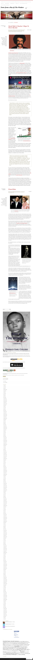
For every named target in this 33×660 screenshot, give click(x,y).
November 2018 (5, 441)
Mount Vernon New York (23, 649)
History (10, 646)
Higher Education (7, 646)
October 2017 (5, 457)
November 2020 (5, 415)
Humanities (5, 41)
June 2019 (5, 432)
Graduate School (19, 645)
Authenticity (28, 642)
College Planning (5, 198)
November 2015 (5, 487)
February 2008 (5, 608)
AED (16, 642)
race (11, 31)
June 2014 (5, 509)
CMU (4, 644)
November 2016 (5, 471)
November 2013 (5, 518)
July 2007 (5, 617)
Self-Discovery (9, 653)
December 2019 (5, 427)
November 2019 (5, 428)
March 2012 (5, 544)
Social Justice (23, 653)
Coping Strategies (7, 644)
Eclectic (16, 30)
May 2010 (5, 573)
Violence (17, 654)
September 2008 (5, 599)
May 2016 (5, 479)
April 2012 (5, 543)
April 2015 (5, 496)
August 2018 (5, 445)
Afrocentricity (19, 642)
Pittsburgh (23, 650)
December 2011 (5, 548)
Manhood (2, 202)
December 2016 (5, 470)
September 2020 (5, 418)
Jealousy (9, 647)
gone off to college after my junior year (21, 72)
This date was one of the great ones (13, 52)
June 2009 (5, 587)
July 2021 (5, 406)
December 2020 (5, 414)
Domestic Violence (24, 644)
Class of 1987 (26, 643)
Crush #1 (10, 644)
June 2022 (5, 393)
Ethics (6, 199)
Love (24, 647)
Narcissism (16, 650)
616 (5, 37)
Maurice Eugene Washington (8, 648)
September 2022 (5, 389)
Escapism (3, 41)
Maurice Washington (16, 648)
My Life (15, 634)
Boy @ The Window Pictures (23, 3)
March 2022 (5, 397)
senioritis (10, 66)
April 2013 (5, 527)
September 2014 (5, 505)
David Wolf (5, 40)
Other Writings (7, 3)
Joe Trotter (11, 647)
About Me (2, 3)
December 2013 (5, 517)
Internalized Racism (5, 647)
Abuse (28, 641)
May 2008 (5, 604)
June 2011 (5, 556)
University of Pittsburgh (17, 31)
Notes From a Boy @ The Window (16, 632)
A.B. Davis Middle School (23, 641)
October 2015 (5, 488)
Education (7, 645)
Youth (21, 31)
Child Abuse (23, 643)
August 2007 (5, 616)
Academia (4, 642)
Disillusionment (16, 644)
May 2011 (5, 557)
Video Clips (17, 3)
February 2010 (5, 577)
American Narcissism (24, 642)
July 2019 (5, 431)
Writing (23, 654)
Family (9, 645)
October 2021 (5, 402)
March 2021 (5, 410)
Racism (22, 652)
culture (14, 30)
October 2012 (5, 535)
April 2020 (5, 423)
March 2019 (5, 436)
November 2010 (5, 565)
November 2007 (5, 612)
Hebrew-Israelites (24, 645)
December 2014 (5, 501)
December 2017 (5, 454)
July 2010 (5, 570)
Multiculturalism (10, 650)
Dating (4, 199)
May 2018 (5, 449)
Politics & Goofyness (16, 635)
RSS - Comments (5, 382)
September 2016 (5, 474)
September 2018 (5, 444)
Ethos (3, 200)
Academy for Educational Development (11, 642)
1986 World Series (3, 37)
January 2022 (5, 398)
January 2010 (5, 578)
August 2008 (5, 600)
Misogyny (20, 648)
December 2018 (5, 440)
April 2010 (5, 574)
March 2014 (5, 513)
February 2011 (5, 561)
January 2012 (5, 547)
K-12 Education (22, 647)
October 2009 (5, 582)
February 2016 (5, 483)
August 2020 (5, 419)
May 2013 (5, 526)
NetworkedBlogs (15, 631)
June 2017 (5, 462)
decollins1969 (12, 191)
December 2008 (5, 595)
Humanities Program (4, 201)
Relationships (26, 652)
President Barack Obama (10, 652)
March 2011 (5, 560)
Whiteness (20, 654)
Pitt (20, 650)
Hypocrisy (26, 646)
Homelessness (12, 646)
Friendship (12, 645)
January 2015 (5, 500)
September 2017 (5, 458)
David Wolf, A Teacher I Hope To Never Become (18, 27)
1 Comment (30, 191)
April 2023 (5, 388)
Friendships (14, 645)
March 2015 (5, 497)
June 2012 (5, 540)
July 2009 (5, 586)
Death (13, 644)
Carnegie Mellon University (16, 643)
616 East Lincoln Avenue (12, 641)
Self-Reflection (16, 653)
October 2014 (5, 504)
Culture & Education (16, 634)
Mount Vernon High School (12, 649)
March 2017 (5, 466)
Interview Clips (12, 3)
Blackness (6, 643)
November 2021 (5, 401)
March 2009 (5, 591)
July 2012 (5, 539)
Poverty (4, 652)
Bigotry (4, 643)
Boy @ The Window (18, 191)
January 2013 (5, 531)
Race (15, 652)
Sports (13, 31)
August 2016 (5, 475)
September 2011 (5, 552)
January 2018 (5, 453)
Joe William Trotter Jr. (16, 647)
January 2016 (5, 484)
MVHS (3, 202)
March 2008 (5, 607)
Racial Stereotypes (18, 652)
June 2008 (5, 603)
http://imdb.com (12, 50)
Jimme (18, 30)
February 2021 (5, 411)
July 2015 (5, 492)
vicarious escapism (21, 63)
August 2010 (5, 569)
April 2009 (5, 590)
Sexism (20, 653)
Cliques (2, 198)
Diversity (20, 644)
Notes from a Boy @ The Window (12, 7)
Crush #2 (2, 199)
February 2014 (5, 514)
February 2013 (5, 530)
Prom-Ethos (12, 189)
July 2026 (5, 385)
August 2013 (5, 522)
